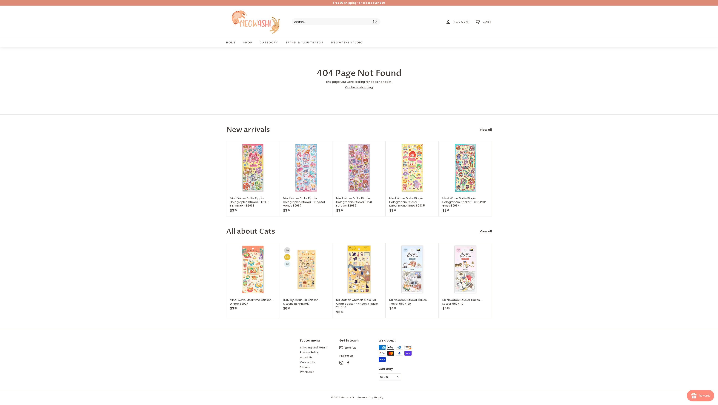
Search (305, 367)
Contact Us (308, 362)
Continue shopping (359, 87)
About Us (306, 357)
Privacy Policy (309, 352)
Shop (247, 42)
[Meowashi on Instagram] (341, 363)
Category (269, 42)
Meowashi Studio (347, 42)
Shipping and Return (314, 347)
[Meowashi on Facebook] (348, 363)
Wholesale (307, 372)
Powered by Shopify (370, 397)
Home (231, 42)
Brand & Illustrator (305, 42)
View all (486, 130)
